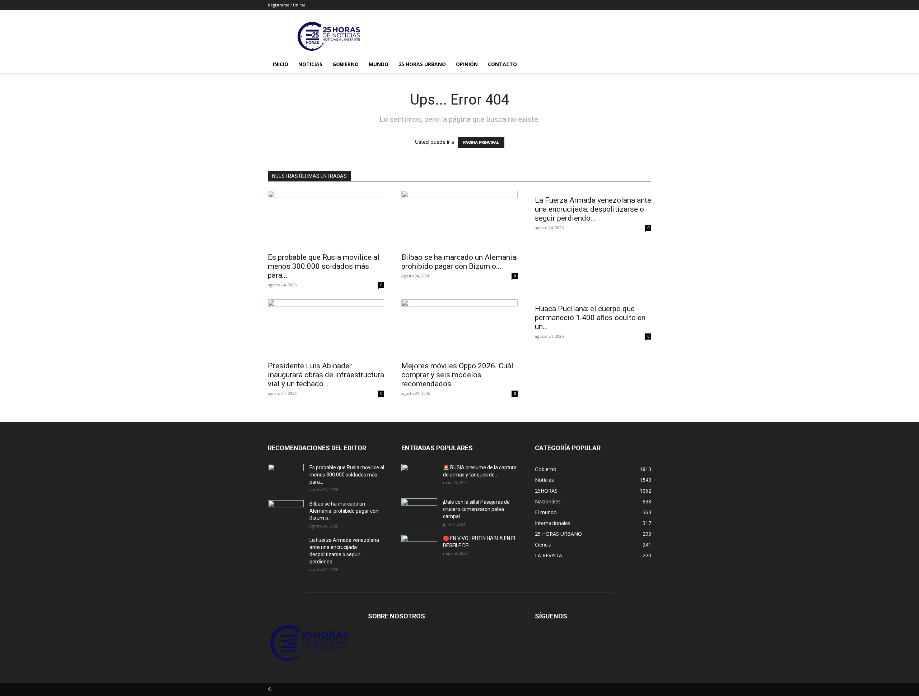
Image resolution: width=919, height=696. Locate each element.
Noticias (310, 64)
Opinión (467, 64)
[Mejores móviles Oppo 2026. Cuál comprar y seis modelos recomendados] (459, 328)
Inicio (280, 64)
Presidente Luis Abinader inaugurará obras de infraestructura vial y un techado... (326, 374)
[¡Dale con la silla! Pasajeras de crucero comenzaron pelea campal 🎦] (419, 511)
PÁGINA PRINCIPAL (481, 142)
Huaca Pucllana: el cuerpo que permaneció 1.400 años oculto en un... (590, 317)
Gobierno (345, 64)
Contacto (502, 64)
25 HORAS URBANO (422, 64)
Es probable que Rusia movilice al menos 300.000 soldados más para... (323, 266)
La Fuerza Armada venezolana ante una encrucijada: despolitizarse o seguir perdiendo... (593, 209)
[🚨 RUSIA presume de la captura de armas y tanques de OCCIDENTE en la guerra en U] (419, 476)
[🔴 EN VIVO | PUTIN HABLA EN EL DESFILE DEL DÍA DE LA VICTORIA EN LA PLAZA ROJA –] (419, 547)
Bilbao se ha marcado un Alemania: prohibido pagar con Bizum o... (459, 262)
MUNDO (378, 64)
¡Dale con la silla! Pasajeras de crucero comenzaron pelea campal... (476, 509)
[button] (642, 64)
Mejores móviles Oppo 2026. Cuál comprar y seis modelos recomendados (457, 374)
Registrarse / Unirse (286, 5)
